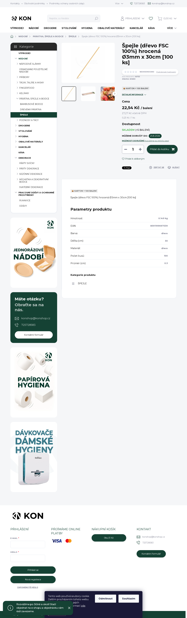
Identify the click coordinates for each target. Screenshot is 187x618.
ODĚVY (23, 206)
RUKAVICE (24, 200)
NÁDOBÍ (23, 58)
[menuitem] (18, 28)
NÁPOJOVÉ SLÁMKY (30, 64)
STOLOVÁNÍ (25, 131)
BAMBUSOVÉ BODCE (31, 104)
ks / (109, 538)
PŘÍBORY (24, 77)
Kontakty (15, 3)
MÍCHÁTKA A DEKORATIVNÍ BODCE (34, 180)
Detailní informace (132, 94)
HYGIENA (23, 136)
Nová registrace (33, 579)
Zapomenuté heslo (27, 587)
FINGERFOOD (26, 88)
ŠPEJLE (24, 114)
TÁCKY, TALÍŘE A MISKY (31, 82)
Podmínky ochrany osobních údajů (66, 3)
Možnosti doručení (145, 141)
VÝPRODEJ (24, 53)
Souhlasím (128, 598)
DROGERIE (24, 125)
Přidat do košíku (159, 149)
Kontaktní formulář (33, 335)
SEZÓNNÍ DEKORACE (30, 174)
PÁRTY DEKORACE (29, 168)
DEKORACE (25, 158)
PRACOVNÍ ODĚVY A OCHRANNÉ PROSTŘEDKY (36, 193)
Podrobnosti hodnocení (166, 72)
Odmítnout (105, 598)
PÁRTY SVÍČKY (26, 163)
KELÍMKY (24, 93)
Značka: (128, 79)
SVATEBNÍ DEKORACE (31, 187)
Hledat (96, 18)
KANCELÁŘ (25, 147)
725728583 (28, 325)
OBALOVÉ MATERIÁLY (31, 141)
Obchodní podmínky (34, 3)
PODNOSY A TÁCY (29, 120)
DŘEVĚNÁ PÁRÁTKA (30, 109)
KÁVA (21, 152)
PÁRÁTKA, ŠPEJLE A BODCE (34, 98)
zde (83, 605)
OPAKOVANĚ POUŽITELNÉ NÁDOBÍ (33, 70)
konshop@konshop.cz (35, 318)
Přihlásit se (33, 570)
